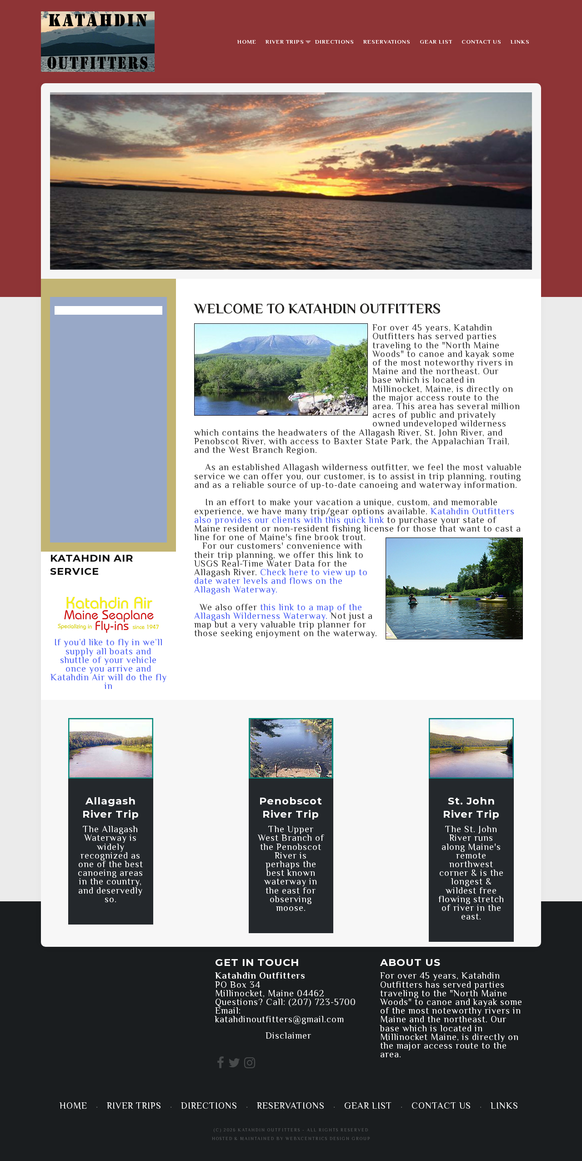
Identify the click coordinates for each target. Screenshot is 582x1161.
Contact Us (482, 41)
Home (246, 41)
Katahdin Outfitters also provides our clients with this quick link (354, 515)
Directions (334, 41)
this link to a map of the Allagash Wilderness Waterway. (278, 611)
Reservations (387, 41)
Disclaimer (288, 1035)
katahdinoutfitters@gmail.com (279, 1019)
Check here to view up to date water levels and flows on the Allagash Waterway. (281, 580)
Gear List (436, 41)
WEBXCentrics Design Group (328, 1138)
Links (520, 41)
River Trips (285, 41)
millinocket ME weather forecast (107, 1055)
